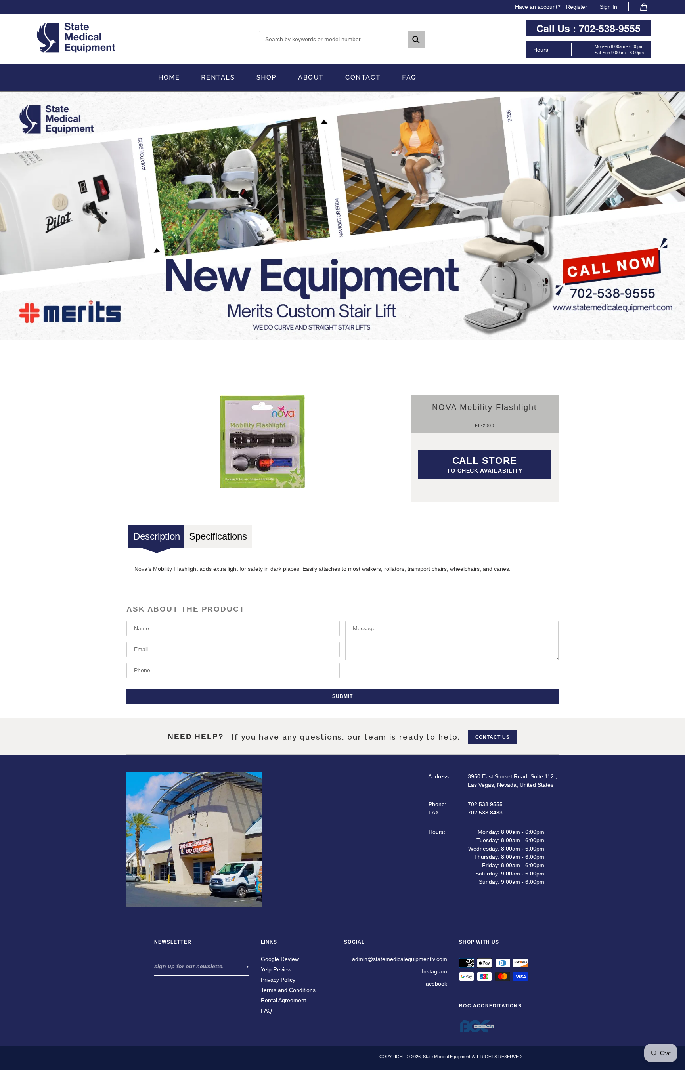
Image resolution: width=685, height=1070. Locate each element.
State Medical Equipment (446, 1056)
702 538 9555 (485, 804)
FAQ (266, 1010)
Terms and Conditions (288, 990)
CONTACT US (492, 737)
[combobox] (342, 39)
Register (576, 7)
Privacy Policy (278, 980)
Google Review (280, 959)
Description (156, 536)
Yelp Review (276, 969)
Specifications (218, 536)
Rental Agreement (283, 1000)
